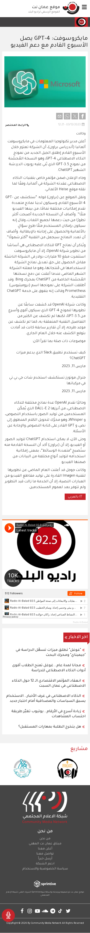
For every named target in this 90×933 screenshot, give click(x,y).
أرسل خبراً (45, 859)
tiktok (60, 910)
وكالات (81, 134)
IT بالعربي (75, 497)
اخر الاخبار (78, 637)
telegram (53, 911)
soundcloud (45, 911)
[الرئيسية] (71, 8)
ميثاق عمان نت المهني (45, 844)
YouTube (37, 911)
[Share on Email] (59, 116)
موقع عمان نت (46, 7)
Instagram (30, 911)
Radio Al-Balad (80, 622)
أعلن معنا (45, 849)
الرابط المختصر (15, 125)
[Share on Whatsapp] (67, 116)
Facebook (22, 911)
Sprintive (36, 892)
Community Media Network (46, 923)
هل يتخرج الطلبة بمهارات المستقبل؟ (49, 727)
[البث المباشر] (8, 915)
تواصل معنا (45, 854)
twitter (68, 911)
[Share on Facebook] (82, 116)
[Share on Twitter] (74, 116)
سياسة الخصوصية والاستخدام (45, 869)
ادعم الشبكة (45, 864)
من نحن (45, 839)
